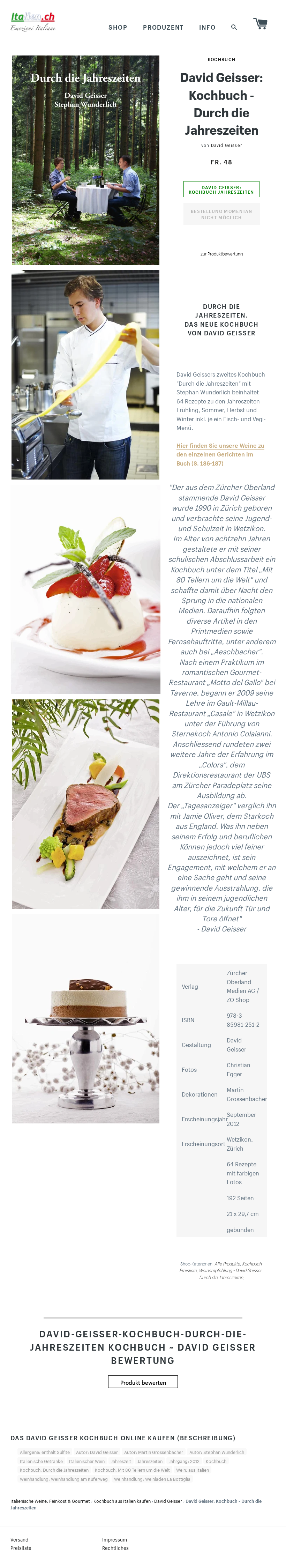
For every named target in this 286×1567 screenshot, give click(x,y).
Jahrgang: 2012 (184, 1460)
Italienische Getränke (41, 1460)
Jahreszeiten (150, 1460)
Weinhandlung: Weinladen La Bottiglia (152, 1478)
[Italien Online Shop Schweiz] (33, 21)
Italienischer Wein (87, 1460)
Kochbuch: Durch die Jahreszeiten (54, 1469)
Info (207, 26)
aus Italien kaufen (122, 1500)
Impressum (114, 1539)
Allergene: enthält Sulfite (45, 1451)
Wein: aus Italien (192, 1469)
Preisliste (20, 1547)
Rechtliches (115, 1547)
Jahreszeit (121, 1460)
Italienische (50, 1500)
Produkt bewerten (143, 1381)
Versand (19, 1539)
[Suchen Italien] (234, 26)
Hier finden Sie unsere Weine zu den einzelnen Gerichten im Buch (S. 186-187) (220, 453)
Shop (118, 26)
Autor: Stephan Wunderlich (216, 1451)
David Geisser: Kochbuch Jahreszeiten (221, 189)
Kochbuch (221, 58)
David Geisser (226, 144)
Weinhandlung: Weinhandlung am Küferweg (64, 1478)
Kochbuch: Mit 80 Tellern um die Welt (132, 1469)
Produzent (163, 26)
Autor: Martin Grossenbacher (153, 1451)
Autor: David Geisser (97, 1451)
